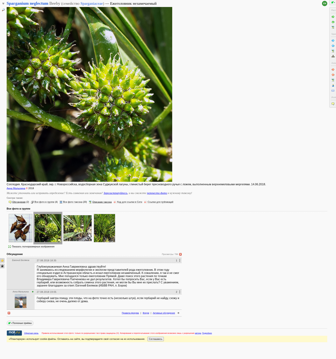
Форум (146, 313)
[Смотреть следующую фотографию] (154, 94)
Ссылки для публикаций (160, 202)
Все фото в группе (44, 202)
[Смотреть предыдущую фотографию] (24, 94)
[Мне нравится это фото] (2, 260)
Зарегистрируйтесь (115, 193)
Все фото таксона (72, 202)
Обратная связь (31, 333)
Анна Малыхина (16, 188)
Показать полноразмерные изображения (33, 246)
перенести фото (157, 193)
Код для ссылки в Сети (129, 202)
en (324, 3)
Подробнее (207, 333)
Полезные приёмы (22, 323)
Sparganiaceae (91, 3)
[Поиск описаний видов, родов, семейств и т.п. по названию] (3, 9)
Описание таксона (102, 202)
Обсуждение (19, 202)
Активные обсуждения (164, 313)
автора (198, 333)
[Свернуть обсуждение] (180, 254)
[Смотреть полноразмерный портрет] (21, 307)
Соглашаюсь (155, 339)
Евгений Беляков (20, 260)
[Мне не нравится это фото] (2, 266)
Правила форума (130, 313)
